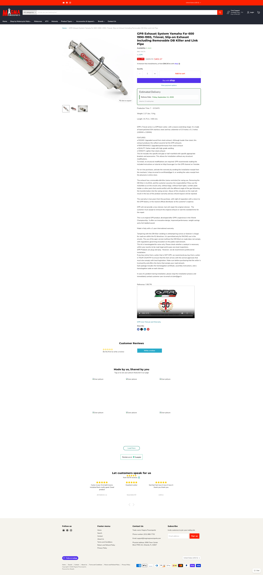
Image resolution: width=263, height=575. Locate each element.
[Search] (220, 12)
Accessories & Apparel (85, 21)
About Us (100, 539)
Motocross (38, 21)
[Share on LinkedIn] (145, 329)
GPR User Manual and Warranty (149, 322)
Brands (101, 21)
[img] (131, 476)
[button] (251, 12)
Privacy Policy (102, 548)
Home (5, 21)
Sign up (194, 536)
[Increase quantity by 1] (155, 73)
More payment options (169, 85)
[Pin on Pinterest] (148, 329)
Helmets (54, 21)
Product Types (66, 21)
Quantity (140, 69)
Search (99, 533)
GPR (141, 55)
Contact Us (112, 21)
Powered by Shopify (68, 569)
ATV (46, 21)
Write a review (149, 350)
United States (192, 3)
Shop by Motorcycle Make (20, 21)
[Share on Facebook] (138, 329)
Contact (100, 536)
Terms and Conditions (104, 542)
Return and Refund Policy (106, 545)
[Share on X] (141, 329)
